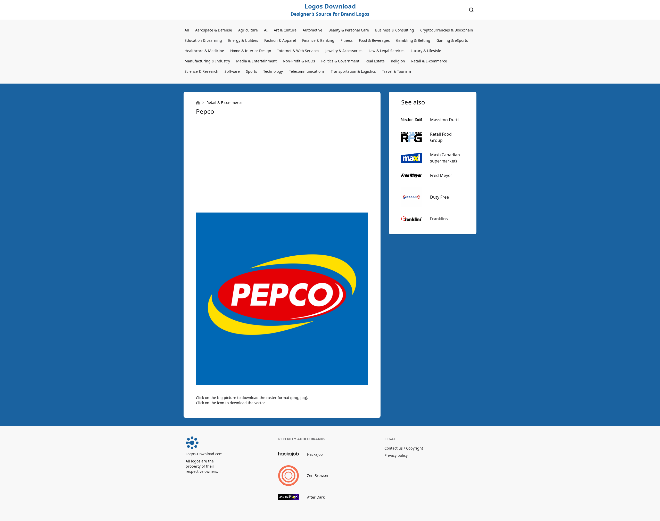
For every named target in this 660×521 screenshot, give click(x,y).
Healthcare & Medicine (204, 50)
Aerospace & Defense (213, 30)
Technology (273, 71)
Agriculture (248, 30)
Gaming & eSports (452, 40)
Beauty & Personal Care (348, 30)
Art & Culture (285, 30)
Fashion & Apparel (280, 40)
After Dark (316, 497)
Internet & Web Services (298, 50)
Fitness (347, 40)
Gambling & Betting (413, 40)
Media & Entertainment (256, 61)
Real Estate (375, 61)
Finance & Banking (318, 40)
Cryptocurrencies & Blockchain (446, 30)
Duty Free (439, 197)
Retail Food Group (441, 137)
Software (232, 71)
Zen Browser (318, 475)
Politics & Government (340, 61)
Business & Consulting (394, 30)
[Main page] (198, 103)
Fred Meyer (441, 175)
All (187, 30)
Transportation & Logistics (353, 71)
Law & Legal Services (387, 50)
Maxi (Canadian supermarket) (445, 158)
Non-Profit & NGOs (299, 61)
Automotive (312, 30)
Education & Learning (203, 40)
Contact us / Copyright (403, 448)
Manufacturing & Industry (207, 61)
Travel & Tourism (396, 71)
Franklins (439, 219)
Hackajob (315, 454)
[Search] (471, 10)
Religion (398, 61)
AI (266, 30)
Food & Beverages (374, 40)
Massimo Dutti (444, 120)
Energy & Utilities (243, 40)
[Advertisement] (282, 164)
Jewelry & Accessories (343, 50)
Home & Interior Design (250, 50)
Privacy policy (396, 455)
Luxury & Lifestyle (426, 50)
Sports (251, 71)
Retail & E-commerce (429, 61)
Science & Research (201, 71)
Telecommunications (307, 71)
